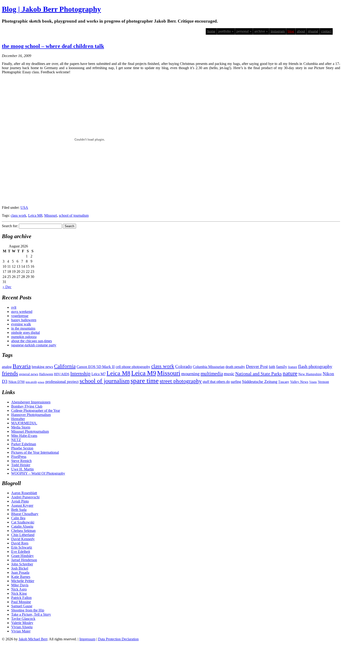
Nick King (19, 593)
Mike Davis (19, 585)
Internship (80, 373)
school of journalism (74, 215)
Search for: (10, 226)
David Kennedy (23, 539)
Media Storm (20, 427)
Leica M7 (98, 374)
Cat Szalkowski (22, 522)
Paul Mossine (21, 602)
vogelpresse (19, 316)
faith (272, 367)
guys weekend (21, 312)
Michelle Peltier (22, 581)
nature (290, 373)
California (65, 366)
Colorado (183, 366)
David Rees (19, 543)
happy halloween (23, 320)
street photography (181, 381)
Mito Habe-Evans (24, 436)
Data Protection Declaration (118, 639)
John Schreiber (22, 564)
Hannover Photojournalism (31, 415)
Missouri (50, 215)
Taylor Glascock (23, 619)
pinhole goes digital (25, 332)
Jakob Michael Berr (33, 639)
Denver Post (257, 366)
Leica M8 (35, 215)
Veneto (313, 382)
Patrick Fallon (21, 598)
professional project (62, 381)
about (301, 31)
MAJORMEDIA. (24, 423)
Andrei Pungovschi (25, 497)
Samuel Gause (21, 606)
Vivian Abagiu (22, 627)
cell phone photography (133, 367)
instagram (278, 31)
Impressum (87, 639)
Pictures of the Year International (35, 452)
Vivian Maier (20, 631)
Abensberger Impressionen (30, 402)
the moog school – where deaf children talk (53, 46)
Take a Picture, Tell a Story (31, 614)
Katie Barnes (20, 577)
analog (7, 367)
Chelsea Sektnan (23, 531)
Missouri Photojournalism (30, 431)
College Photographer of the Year (35, 410)
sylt (13, 307)
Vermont (323, 382)
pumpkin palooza (24, 337)
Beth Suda (19, 510)
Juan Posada (20, 572)
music (229, 373)
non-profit (31, 382)
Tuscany (283, 382)
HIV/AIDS (61, 374)
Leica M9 (143, 373)
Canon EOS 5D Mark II (96, 367)
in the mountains (23, 328)
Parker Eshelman (23, 444)
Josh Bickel (19, 568)
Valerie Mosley (22, 623)
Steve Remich (21, 461)
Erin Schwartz (21, 547)
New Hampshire (310, 374)
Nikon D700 (16, 382)
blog (291, 31)
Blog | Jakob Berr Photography (51, 9)
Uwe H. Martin (22, 469)
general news (28, 374)
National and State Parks (258, 373)
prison (41, 382)
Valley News (299, 382)
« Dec (7, 287)
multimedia (212, 373)
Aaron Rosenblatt (24, 493)
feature (292, 367)
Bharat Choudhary (24, 514)
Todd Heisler (20, 465)
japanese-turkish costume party (33, 345)
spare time (145, 380)
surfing (236, 382)
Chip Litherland (22, 535)
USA (24, 207)
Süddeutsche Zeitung (259, 381)
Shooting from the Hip (27, 610)
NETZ (16, 440)
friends (10, 373)
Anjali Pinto (20, 501)
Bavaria (22, 366)
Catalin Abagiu (22, 526)
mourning (190, 373)
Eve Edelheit (20, 552)
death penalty (235, 367)
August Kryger (22, 505)
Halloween (46, 374)
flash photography (315, 366)
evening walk (21, 324)
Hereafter (18, 419)
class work (18, 215)
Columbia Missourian (209, 367)
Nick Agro (19, 589)
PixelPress (18, 457)
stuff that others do (216, 381)
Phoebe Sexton (22, 448)
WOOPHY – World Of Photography (38, 473)
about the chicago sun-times (31, 341)
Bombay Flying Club (26, 406)
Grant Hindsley (22, 556)
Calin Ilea (18, 518)
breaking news (42, 367)
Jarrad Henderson (24, 560)
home (211, 31)
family (281, 366)
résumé (313, 31)
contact (326, 31)
